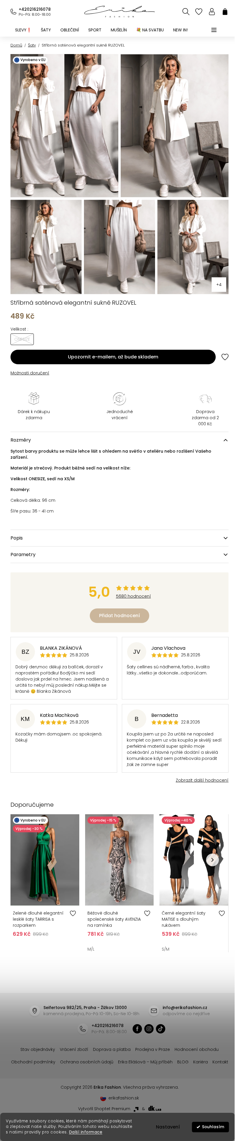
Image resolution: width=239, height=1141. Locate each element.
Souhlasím (213, 1127)
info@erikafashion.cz (182, 1001)
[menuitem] (23, 30)
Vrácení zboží (72, 1043)
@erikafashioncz (158, 1022)
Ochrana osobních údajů (94, 1055)
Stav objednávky (35, 1043)
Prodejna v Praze (150, 1043)
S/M (162, 942)
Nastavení (168, 1127)
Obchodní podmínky (41, 1055)
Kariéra (208, 1055)
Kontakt (117, 1068)
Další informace (86, 1132)
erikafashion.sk (121, 1104)
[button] (208, 854)
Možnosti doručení (29, 368)
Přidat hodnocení (117, 610)
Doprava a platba (110, 1043)
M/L (89, 942)
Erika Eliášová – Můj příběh (153, 1055)
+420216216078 (35, 9)
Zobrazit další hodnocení (197, 775)
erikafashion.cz (135, 1022)
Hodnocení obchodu (195, 1043)
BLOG (190, 1055)
